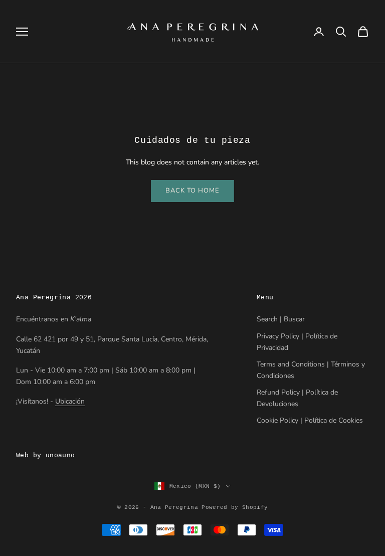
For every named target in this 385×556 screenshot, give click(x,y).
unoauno (60, 455)
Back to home (192, 190)
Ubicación (70, 401)
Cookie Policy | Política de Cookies (310, 420)
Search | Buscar (281, 319)
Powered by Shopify (235, 507)
